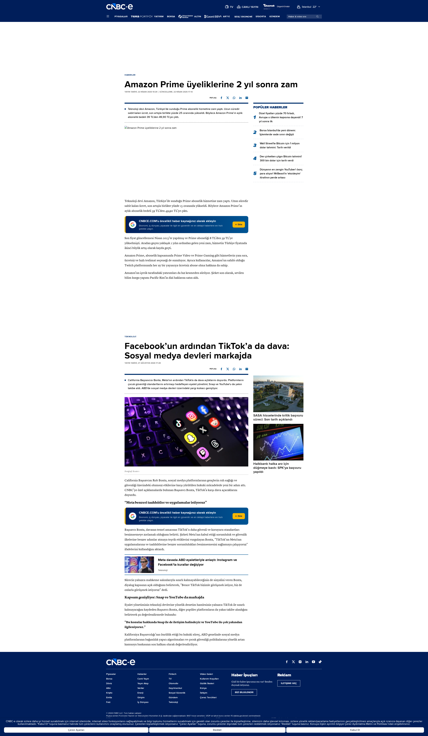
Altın (108, 688)
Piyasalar (121, 16)
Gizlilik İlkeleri (207, 683)
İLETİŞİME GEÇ (289, 683)
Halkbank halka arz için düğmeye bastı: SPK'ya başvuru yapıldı (277, 468)
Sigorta (261, 16)
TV (170, 678)
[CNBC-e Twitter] (293, 662)
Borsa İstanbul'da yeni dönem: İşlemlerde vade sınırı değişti (278, 132)
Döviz (109, 683)
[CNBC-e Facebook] (286, 662)
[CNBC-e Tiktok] (320, 662)
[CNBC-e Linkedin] (306, 662)
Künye (203, 688)
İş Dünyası (142, 702)
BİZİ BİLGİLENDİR (244, 692)
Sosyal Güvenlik (177, 692)
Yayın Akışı (142, 683)
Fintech (172, 674)
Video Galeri (206, 674)
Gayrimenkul (175, 688)
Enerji (140, 692)
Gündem (274, 16)
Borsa (171, 16)
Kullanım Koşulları (209, 678)
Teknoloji (130, 336)
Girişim (141, 697)
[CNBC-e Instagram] (300, 662)
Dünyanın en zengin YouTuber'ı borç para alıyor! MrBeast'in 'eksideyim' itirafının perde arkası (281, 173)
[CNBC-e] (119, 6)
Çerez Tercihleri (208, 697)
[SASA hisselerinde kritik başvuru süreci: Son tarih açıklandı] (278, 394)
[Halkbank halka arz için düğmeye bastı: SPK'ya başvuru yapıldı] (278, 442)
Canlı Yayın (143, 678)
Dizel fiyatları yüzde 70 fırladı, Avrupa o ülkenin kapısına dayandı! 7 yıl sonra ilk (281, 117)
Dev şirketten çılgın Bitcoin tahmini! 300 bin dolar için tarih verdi (281, 158)
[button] (221, 97)
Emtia (109, 697)
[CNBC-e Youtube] (313, 662)
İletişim (203, 692)
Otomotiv (173, 683)
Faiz (108, 702)
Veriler (140, 688)
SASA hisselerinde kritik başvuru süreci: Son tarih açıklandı (278, 417)
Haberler (130, 75)
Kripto (109, 692)
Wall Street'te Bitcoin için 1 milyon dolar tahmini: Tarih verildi (280, 145)
